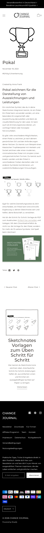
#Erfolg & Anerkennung (12, 73)
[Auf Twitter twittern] (14, 270)
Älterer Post (33, 287)
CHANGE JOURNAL (19, 518)
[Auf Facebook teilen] (9, 270)
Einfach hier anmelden (27, 220)
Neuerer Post (11, 287)
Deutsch (7, 509)
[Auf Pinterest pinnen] (18, 270)
